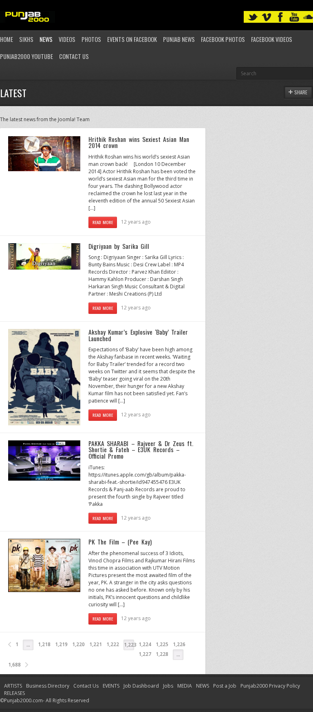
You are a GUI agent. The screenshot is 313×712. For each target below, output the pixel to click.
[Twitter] (253, 17)
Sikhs (26, 39)
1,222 (112, 644)
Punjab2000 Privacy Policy (270, 685)
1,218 (44, 644)
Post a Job (224, 685)
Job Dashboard (141, 685)
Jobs (168, 685)
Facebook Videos (271, 39)
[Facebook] (280, 17)
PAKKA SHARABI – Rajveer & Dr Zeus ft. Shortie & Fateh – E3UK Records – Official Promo (140, 449)
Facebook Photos (223, 39)
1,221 (95, 644)
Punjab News (179, 39)
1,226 (179, 644)
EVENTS (111, 685)
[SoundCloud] (308, 17)
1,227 (145, 654)
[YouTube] (294, 17)
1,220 (78, 644)
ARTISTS (13, 685)
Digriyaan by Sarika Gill (118, 246)
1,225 (162, 644)
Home (6, 39)
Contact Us (74, 56)
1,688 (14, 664)
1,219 (61, 644)
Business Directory (47, 685)
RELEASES (14, 693)
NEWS (202, 685)
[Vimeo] (266, 17)
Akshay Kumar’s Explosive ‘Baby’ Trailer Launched (138, 335)
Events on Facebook (132, 39)
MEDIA (184, 685)
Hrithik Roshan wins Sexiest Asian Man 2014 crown (138, 142)
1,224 (145, 644)
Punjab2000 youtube (26, 56)
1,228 (162, 654)
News (46, 39)
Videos (67, 39)
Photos (91, 39)
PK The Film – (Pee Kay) (120, 542)
